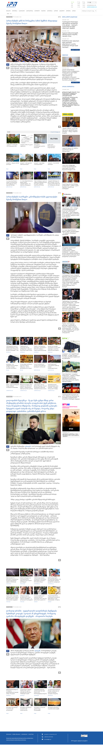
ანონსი (74, 10)
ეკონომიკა (49, 10)
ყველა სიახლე (74, 49)
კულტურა (68, 10)
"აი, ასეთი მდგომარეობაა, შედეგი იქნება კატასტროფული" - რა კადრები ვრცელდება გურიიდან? (26, 183)
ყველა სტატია (75, 82)
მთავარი (8, 10)
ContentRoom (57, 374)
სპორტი (56, 10)
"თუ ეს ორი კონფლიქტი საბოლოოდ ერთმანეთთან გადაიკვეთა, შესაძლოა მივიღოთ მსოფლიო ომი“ (69, 167)
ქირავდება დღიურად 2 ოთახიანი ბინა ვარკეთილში (11, 709)
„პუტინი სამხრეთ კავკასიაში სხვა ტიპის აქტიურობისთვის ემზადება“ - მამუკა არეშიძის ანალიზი (70, 131)
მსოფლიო (37, 10)
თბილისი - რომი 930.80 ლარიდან (53, 164)
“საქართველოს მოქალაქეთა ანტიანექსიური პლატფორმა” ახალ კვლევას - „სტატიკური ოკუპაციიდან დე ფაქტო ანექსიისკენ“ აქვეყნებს (70, 25)
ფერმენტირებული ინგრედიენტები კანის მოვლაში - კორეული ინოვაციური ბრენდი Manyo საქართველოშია (53, 387)
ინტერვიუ (65, 55)
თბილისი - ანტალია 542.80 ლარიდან (12, 164)
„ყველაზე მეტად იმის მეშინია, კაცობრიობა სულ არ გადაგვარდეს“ (70, 150)
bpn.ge (7, 370)
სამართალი (22, 10)
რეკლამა (31, 734)
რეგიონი (43, 10)
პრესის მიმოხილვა (68, 86)
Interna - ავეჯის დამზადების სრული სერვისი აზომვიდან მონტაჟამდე (12, 386)
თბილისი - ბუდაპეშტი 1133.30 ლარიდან (39, 164)
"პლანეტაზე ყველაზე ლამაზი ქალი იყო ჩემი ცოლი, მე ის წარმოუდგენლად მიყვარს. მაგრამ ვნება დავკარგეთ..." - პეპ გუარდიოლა (40, 693)
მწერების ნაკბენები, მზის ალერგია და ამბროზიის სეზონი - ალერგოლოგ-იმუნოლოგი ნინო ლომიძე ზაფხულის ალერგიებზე (26, 387)
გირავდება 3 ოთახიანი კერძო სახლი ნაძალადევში (39, 709)
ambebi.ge (8, 352)
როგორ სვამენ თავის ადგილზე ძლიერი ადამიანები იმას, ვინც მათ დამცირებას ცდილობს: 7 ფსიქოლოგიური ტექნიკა (40, 598)
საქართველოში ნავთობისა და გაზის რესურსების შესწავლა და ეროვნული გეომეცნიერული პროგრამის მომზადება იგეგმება (71, 397)
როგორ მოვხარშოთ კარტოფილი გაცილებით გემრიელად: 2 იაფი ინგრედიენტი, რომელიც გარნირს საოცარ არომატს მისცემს (54, 599)
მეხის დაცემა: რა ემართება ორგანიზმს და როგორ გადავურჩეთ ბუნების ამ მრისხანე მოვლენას (12, 580)
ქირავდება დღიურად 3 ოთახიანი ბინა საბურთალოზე (25, 709)
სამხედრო (61, 10)
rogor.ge (35, 601)
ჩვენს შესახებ (16, 734)
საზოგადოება (29, 10)
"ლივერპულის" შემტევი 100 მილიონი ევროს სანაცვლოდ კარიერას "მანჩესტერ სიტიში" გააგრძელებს (25, 692)
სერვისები (24, 734)
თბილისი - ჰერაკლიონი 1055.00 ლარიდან (26, 164)
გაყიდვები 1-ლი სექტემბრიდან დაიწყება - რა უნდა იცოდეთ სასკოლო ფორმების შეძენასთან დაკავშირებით (12, 367)
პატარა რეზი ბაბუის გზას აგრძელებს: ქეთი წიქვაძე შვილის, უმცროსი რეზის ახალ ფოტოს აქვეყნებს (12, 597)
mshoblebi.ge (37, 583)
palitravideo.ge (9, 186)
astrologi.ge (36, 695)
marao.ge (8, 601)
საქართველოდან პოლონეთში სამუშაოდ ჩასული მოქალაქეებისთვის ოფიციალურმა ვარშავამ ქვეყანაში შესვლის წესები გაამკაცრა (54, 368)
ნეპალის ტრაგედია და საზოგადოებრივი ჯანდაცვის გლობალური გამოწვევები (26, 579)
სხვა (8, 13)
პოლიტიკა (14, 10)
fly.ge (7, 168)
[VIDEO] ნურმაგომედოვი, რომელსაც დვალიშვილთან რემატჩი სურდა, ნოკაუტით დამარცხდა (12, 692)
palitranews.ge (37, 370)
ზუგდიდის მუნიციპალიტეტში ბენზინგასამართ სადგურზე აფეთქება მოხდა (70, 34)
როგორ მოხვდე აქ (55, 131)
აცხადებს (28, 446)
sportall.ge (8, 695)
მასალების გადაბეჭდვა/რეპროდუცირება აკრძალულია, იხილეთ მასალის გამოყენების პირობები (19, 739)
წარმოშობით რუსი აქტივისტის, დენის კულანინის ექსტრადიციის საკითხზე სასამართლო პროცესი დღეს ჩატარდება (70, 44)
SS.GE (8, 131)
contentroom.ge (9, 390)
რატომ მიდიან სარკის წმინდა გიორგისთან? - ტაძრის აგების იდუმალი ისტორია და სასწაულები (70, 186)
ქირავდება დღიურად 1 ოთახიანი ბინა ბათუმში (53, 708)
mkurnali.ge (8, 583)
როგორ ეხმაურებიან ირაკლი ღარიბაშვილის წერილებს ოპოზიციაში (40, 365)
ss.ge (7, 713)
